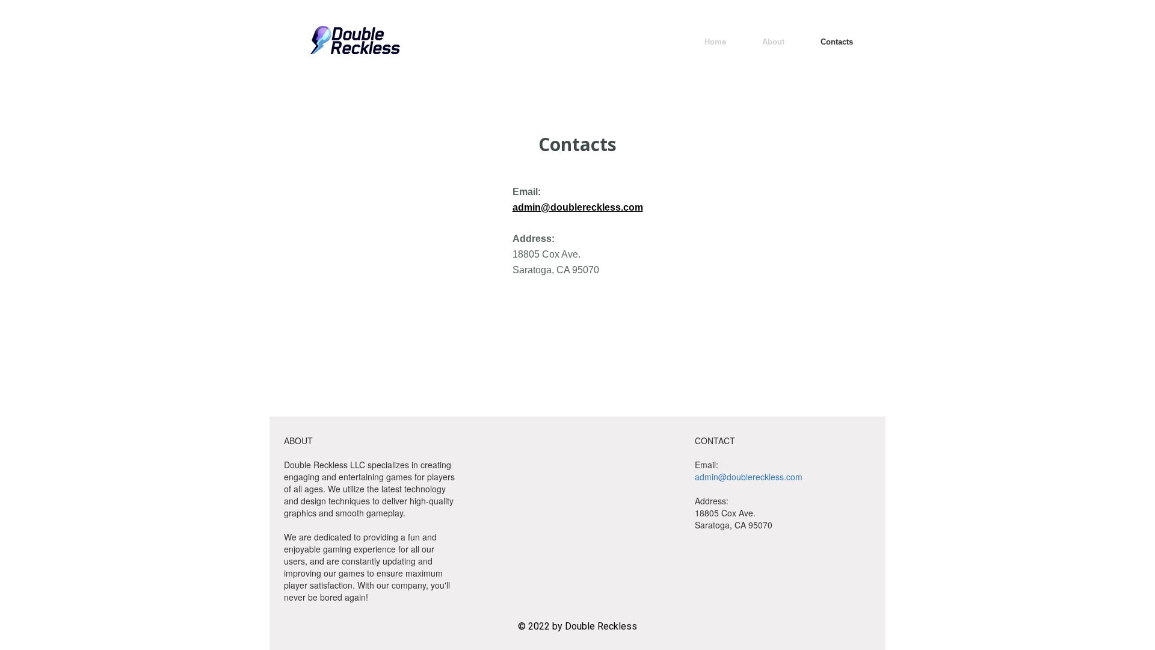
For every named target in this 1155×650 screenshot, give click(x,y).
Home (715, 41)
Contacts (837, 41)
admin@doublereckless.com (578, 207)
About (773, 41)
